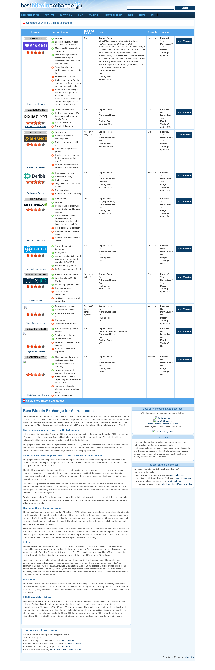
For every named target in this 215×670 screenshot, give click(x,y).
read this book (174, 481)
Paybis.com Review (36, 351)
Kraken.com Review (35, 104)
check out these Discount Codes (177, 484)
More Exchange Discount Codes (163, 424)
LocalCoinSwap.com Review (36, 395)
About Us (189, 657)
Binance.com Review (35, 167)
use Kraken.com (177, 475)
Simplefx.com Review (36, 323)
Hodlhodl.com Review (36, 269)
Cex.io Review (35, 300)
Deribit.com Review (36, 193)
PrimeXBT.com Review (35, 126)
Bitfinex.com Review (35, 240)
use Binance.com (184, 478)
